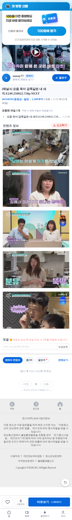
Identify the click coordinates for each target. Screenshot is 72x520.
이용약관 (15, 456)
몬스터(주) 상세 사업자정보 (36, 418)
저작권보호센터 (26, 461)
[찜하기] (7, 502)
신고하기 (62, 125)
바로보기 (49, 501)
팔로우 (41, 360)
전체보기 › (63, 360)
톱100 (29, 360)
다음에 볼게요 (15, 31)
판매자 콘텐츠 (12, 360)
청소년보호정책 (53, 456)
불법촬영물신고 (46, 461)
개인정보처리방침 (32, 456)
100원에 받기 (46, 31)
